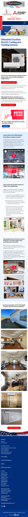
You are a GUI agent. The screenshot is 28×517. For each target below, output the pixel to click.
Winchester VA (4, 474)
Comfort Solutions (5, 449)
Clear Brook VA (4, 480)
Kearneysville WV (5, 485)
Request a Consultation (8, 105)
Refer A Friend (4, 472)
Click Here (6, 126)
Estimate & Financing (6, 460)
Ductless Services (5, 446)
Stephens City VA (4, 477)
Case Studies (4, 456)
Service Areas (4, 442)
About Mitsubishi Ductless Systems (8, 447)
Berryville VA (4, 475)
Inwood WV (3, 484)
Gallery (2, 463)
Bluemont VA (4, 478)
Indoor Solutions (4, 450)
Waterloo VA (4, 482)
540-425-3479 (14, 19)
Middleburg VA (4, 481)
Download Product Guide (8, 82)
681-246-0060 (4, 500)
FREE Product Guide (6, 467)
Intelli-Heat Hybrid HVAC (6, 452)
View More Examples (14, 428)
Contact (3, 471)
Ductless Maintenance (6, 453)
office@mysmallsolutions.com (7, 503)
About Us (3, 439)
